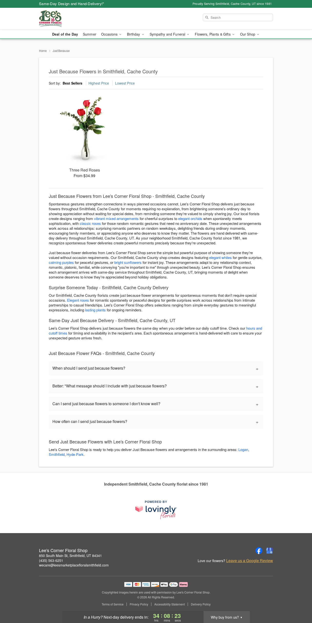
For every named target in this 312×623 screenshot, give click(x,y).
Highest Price (98, 83)
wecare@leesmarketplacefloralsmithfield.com (74, 565)
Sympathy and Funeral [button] (168, 34)
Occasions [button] (109, 34)
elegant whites (220, 257)
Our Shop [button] (248, 34)
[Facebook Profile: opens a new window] (258, 550)
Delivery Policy (201, 604)
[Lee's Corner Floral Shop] (74, 19)
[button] (299, 602)
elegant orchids (190, 218)
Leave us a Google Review (249, 560)
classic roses (90, 223)
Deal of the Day (65, 34)
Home (43, 50)
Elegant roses (78, 300)
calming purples (61, 262)
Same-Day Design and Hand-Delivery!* (71, 3)
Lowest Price (125, 83)
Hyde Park (75, 454)
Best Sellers (72, 83)
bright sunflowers (128, 262)
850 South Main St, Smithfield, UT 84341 (70, 555)
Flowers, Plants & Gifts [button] (213, 34)
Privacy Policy (139, 604)
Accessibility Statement (169, 604)
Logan (243, 449)
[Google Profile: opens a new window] (269, 550)
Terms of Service (113, 604)
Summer (89, 34)
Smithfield (57, 454)
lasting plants (95, 309)
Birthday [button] (134, 34)
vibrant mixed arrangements (116, 218)
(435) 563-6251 (51, 560)
